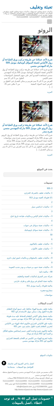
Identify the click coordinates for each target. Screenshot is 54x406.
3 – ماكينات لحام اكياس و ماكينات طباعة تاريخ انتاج (31, 216)
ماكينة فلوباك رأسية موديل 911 (39, 286)
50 (51, 235)
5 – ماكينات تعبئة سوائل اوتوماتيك (38, 230)
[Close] (52, 397)
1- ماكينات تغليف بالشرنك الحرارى (38, 193)
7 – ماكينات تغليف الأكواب (41, 249)
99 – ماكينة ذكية (45, 272)
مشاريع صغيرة (46, 290)
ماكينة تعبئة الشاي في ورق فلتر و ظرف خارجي (33, 281)
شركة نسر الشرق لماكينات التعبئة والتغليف (34, 276)
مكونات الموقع (46, 355)
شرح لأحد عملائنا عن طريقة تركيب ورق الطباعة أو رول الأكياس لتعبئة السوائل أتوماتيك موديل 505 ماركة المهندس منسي (27, 62)
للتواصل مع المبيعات (24, 367)
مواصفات (48, 295)
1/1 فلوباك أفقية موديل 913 (40, 197)
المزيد (49, 92)
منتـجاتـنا (11, 367)
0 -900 (49, 188)
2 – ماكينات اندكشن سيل (42, 207)
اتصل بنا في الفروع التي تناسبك (21, 363)
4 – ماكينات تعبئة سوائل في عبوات (38, 225)
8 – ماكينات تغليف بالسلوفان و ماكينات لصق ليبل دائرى (29, 258)
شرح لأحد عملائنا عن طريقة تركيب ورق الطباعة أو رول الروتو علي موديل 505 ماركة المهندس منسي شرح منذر (27, 128)
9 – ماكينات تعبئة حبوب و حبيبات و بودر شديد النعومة (30, 267)
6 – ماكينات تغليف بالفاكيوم (41, 244)
